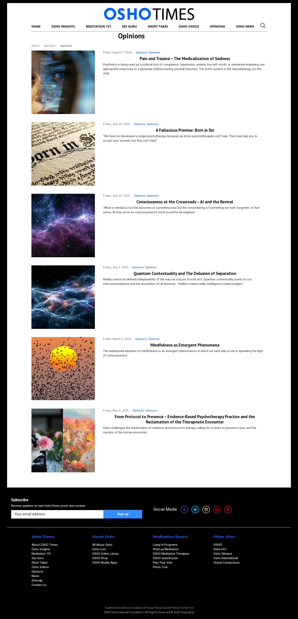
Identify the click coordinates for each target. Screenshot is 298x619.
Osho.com (99, 549)
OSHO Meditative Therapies (171, 553)
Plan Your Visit (163, 562)
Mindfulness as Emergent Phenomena (184, 345)
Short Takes (40, 562)
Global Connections (226, 562)
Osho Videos (41, 567)
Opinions (50, 45)
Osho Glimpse (222, 553)
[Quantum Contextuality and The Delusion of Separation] (63, 297)
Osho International (225, 558)
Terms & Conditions (132, 607)
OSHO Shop (100, 558)
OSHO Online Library (105, 553)
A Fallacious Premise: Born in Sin (185, 130)
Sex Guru (38, 558)
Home (35, 45)
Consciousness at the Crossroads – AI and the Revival (184, 202)
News (35, 576)
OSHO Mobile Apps (104, 562)
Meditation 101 (41, 553)
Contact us (39, 585)
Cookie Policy (171, 607)
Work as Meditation (166, 549)
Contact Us (186, 607)
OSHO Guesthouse (165, 558)
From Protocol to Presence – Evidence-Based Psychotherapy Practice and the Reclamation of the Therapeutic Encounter (185, 419)
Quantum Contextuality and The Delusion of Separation (185, 273)
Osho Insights (41, 549)
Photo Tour (160, 567)
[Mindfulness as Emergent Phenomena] (63, 368)
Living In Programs (165, 545)
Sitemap (37, 580)
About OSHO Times (45, 545)
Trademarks (112, 607)
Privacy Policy (153, 607)
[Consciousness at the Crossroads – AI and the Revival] (63, 225)
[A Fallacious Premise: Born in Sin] (63, 154)
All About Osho (102, 545)
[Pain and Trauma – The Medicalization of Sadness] (63, 82)
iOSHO (217, 545)
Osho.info (219, 549)
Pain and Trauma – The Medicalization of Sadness (185, 58)
